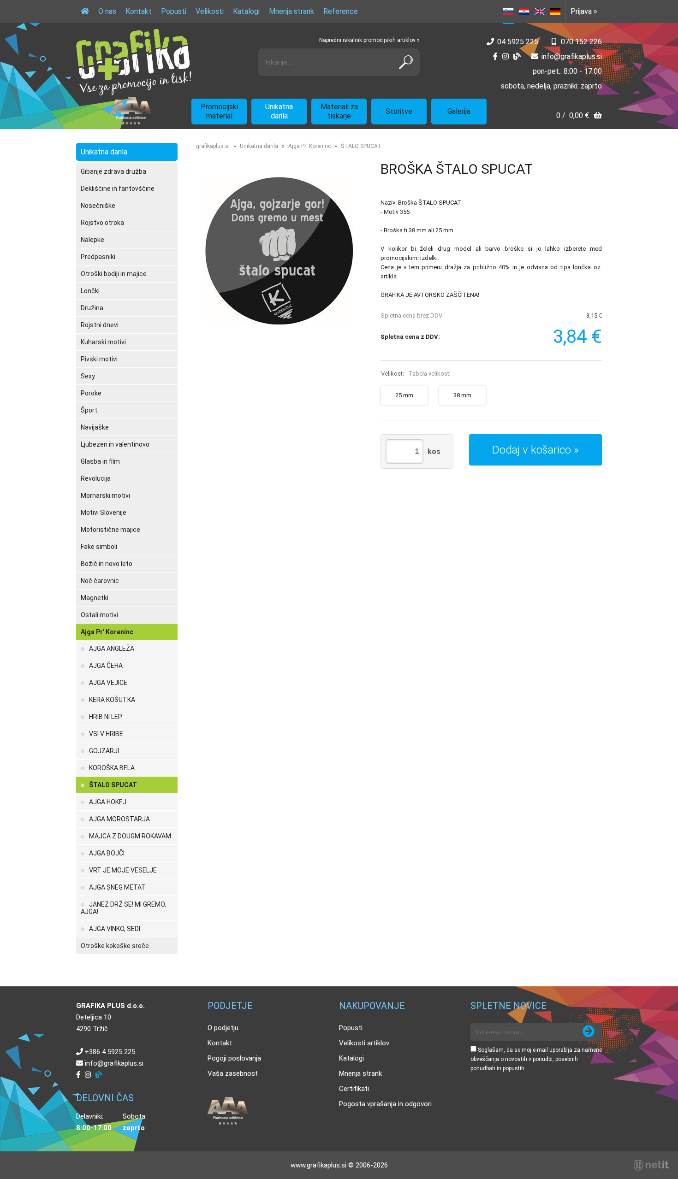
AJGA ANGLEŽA (111, 648)
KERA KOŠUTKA (112, 699)
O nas (107, 11)
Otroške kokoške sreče (115, 945)
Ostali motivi (99, 615)
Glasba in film (100, 461)
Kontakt (138, 11)
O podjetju (223, 1028)
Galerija (458, 111)
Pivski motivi (99, 359)
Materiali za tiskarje (339, 111)
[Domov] (85, 11)
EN (539, 11)
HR (523, 11)
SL (508, 11)
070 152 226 (581, 41)
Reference (340, 11)
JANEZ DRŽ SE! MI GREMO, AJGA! (123, 908)
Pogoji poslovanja (234, 1058)
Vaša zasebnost (233, 1073)
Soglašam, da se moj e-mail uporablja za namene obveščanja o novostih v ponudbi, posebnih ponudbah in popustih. (536, 1059)
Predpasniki (98, 256)
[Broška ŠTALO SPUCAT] (279, 251)
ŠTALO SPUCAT (113, 785)
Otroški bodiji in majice (114, 273)
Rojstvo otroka (102, 222)
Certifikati (354, 1089)
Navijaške (95, 427)
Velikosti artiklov (364, 1043)
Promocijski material (219, 111)
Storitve (399, 111)
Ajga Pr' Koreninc (107, 632)
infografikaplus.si (571, 56)
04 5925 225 (517, 41)
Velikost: (416, 373)
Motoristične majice (110, 529)
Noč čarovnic (100, 580)
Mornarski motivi (105, 495)
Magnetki (94, 597)
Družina (92, 308)
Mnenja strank (291, 11)
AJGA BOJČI (107, 853)
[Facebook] (495, 56)
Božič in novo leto (106, 563)
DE (555, 11)
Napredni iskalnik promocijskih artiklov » (369, 40)
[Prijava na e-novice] (588, 1032)
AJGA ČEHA (106, 665)
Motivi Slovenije (103, 512)
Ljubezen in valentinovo (115, 444)
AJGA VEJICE (108, 682)
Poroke (91, 393)
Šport (89, 410)
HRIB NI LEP (105, 716)
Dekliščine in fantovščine (118, 188)
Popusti (173, 11)
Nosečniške (98, 205)
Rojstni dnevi (100, 325)
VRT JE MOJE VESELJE (123, 870)
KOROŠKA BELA (112, 768)
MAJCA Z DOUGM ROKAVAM (130, 836)
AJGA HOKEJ (107, 802)
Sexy (88, 376)
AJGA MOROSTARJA (119, 819)
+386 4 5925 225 (110, 1052)
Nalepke (92, 239)
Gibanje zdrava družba (113, 171)
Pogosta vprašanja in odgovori (385, 1104)
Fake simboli (99, 546)
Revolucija (96, 478)
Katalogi (246, 11)
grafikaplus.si (213, 146)
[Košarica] (579, 116)
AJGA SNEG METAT (117, 887)
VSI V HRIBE (106, 733)
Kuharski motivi (103, 342)
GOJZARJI (104, 751)
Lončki (90, 291)
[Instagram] (505, 56)
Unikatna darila (279, 111)
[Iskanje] (406, 62)
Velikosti (210, 11)
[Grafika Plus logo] (133, 62)
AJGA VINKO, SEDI (114, 928)
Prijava (584, 11)
